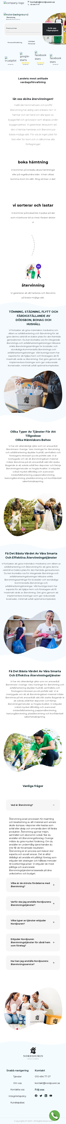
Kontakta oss (17, 1089)
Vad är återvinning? (22, 805)
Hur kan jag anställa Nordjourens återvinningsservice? (29, 963)
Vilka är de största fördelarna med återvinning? (30, 885)
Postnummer (11, 28)
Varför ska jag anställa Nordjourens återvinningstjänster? (31, 903)
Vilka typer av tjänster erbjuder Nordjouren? (28, 922)
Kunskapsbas (17, 1102)
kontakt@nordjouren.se (42, 2)
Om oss (17, 1083)
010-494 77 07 (35, 4)
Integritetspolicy (17, 1096)
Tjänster (17, 1076)
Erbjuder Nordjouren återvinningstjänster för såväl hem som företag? (30, 942)
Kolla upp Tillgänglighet (52, 29)
